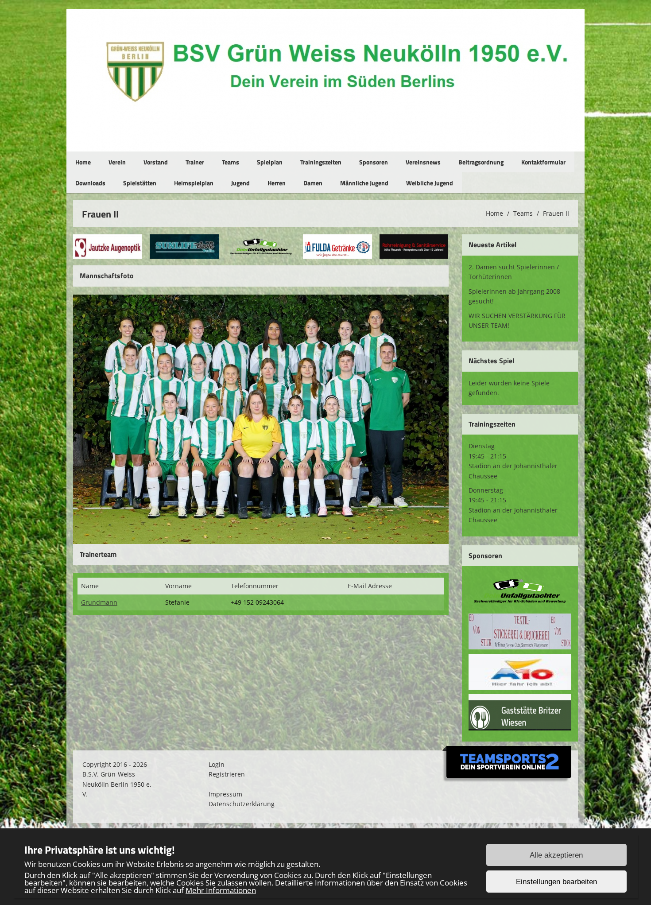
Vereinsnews (423, 162)
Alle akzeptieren (556, 855)
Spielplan (270, 162)
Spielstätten (139, 182)
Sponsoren (373, 162)
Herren (276, 182)
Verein (117, 162)
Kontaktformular (543, 162)
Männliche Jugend (364, 182)
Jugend (240, 182)
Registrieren (227, 774)
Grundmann (99, 602)
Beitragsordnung (481, 162)
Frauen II (556, 213)
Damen (312, 182)
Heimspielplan (193, 182)
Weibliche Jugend (429, 182)
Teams (230, 162)
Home (83, 162)
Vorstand (155, 162)
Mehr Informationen (221, 890)
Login (217, 764)
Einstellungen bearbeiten (556, 882)
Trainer (195, 162)
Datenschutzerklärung (242, 804)
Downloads (90, 182)
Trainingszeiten (320, 162)
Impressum (225, 794)
